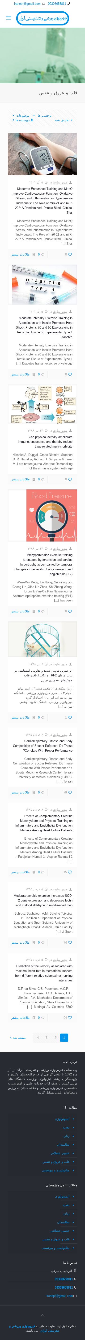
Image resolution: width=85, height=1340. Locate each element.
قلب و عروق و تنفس (55, 1161)
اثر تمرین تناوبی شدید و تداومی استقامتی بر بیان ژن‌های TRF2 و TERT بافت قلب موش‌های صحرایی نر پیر (43, 675)
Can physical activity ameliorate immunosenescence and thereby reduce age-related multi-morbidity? (45, 441)
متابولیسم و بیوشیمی (55, 1170)
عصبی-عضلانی (60, 1230)
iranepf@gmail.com (27, 3)
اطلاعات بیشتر (20, 254)
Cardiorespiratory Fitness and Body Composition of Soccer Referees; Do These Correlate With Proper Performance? (42, 745)
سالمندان (63, 1144)
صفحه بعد (19, 1037)
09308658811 (57, 3)
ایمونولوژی (62, 1119)
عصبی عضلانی (60, 1153)
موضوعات (23, 115)
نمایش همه (62, 120)
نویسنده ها (23, 120)
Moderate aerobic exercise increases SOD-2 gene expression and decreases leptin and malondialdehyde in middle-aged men (43, 900)
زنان (66, 1136)
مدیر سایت (60, 182)
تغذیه (66, 1127)
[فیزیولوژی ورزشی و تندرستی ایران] (42, 18)
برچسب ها (44, 115)
